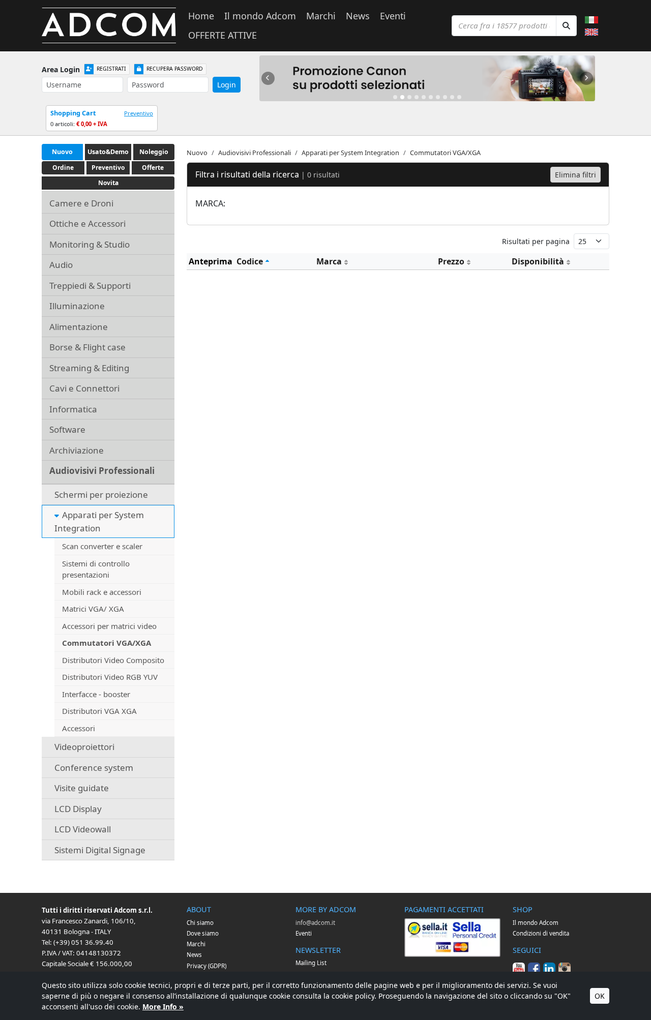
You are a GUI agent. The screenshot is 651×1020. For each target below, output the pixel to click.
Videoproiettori (84, 747)
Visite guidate (81, 788)
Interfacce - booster (96, 694)
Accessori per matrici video (109, 626)
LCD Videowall (82, 829)
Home (201, 16)
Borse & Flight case (87, 347)
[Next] (586, 78)
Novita (108, 182)
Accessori (78, 728)
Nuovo (62, 151)
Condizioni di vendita (541, 933)
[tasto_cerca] (566, 25)
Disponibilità (538, 261)
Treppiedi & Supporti (90, 285)
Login (226, 84)
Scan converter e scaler (102, 546)
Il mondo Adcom (260, 16)
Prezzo (451, 261)
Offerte (153, 167)
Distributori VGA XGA (99, 711)
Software (67, 429)
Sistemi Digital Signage (99, 850)
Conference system (93, 767)
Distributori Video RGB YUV (110, 677)
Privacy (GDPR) (206, 966)
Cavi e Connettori (84, 388)
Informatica (73, 409)
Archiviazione (76, 450)
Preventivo (138, 113)
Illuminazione (77, 306)
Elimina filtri (575, 174)
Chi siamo (200, 922)
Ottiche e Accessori (87, 223)
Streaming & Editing (89, 368)
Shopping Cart (73, 112)
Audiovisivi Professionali (102, 470)
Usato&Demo (108, 151)
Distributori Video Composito (113, 660)
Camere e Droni (81, 203)
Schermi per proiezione (101, 494)
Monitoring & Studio (89, 244)
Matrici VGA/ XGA (93, 609)
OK (600, 996)
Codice (249, 261)
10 (459, 97)
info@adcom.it (315, 922)
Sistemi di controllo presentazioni (96, 569)
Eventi (393, 16)
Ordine (63, 167)
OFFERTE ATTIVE (222, 35)
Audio (61, 265)
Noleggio (153, 151)
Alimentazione (78, 327)
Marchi (321, 16)
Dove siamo (203, 933)
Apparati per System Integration (99, 521)
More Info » (163, 1006)
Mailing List (311, 963)
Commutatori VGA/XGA (106, 643)
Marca (329, 261)
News (358, 16)
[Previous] (268, 78)
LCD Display (78, 809)
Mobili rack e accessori (101, 592)
